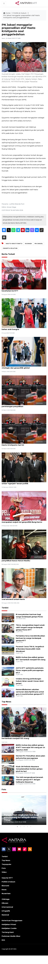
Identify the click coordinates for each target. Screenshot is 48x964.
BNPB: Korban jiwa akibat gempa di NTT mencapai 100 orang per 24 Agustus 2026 (30, 747)
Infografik (6, 911)
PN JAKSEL (39, 243)
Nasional (5, 915)
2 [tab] (21, 826)
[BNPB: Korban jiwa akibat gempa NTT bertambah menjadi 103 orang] (8, 660)
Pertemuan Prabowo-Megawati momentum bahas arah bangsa (21, 328)
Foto (4, 789)
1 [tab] (17, 826)
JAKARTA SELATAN (10, 248)
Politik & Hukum (20, 13)
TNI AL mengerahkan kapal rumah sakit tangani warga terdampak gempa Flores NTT (30, 627)
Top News (6, 702)
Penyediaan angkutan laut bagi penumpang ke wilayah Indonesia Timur (23, 817)
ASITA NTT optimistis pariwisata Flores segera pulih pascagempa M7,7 (29, 670)
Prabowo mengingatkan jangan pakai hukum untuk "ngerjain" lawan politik (22, 482)
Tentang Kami (8, 932)
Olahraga (5, 899)
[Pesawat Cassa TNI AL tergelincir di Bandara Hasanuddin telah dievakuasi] (8, 650)
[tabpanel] (24, 810)
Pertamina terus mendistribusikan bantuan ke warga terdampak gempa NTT (30, 638)
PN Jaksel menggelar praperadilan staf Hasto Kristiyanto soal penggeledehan (21, 16)
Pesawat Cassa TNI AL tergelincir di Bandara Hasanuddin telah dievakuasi (30, 649)
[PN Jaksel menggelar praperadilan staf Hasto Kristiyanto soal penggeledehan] (24, 722)
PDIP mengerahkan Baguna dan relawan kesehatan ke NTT (20, 289)
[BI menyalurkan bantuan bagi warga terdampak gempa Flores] (8, 618)
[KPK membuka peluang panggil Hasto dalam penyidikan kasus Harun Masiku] (24, 544)
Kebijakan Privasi (9, 924)
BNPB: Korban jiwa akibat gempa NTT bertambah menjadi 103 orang (19, 737)
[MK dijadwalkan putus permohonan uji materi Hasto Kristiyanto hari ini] (24, 429)
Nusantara (6, 893)
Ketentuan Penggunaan (12, 921)
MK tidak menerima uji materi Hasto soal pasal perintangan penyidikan (23, 405)
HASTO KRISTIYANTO (14, 243)
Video (4, 872)
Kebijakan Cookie (9, 928)
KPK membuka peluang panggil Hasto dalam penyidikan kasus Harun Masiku (22, 559)
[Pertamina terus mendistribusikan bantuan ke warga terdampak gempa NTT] (8, 639)
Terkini (5, 608)
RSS (3, 940)
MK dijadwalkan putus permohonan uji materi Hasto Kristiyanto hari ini (22, 444)
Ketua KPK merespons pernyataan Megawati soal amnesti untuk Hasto (22, 598)
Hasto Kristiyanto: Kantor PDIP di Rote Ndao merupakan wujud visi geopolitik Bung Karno (22, 521)
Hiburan (5, 903)
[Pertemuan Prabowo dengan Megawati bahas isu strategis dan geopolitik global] (24, 351)
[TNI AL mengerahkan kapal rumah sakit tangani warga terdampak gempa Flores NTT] (8, 628)
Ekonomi (5, 886)
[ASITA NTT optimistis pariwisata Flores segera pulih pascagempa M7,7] (8, 671)
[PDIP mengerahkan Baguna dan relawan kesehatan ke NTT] (24, 274)
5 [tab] (31, 826)
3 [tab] (24, 826)
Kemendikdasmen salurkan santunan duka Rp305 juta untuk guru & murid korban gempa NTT (30, 691)
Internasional (7, 907)
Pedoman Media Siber (11, 936)
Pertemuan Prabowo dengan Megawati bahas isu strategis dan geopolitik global (24, 366)
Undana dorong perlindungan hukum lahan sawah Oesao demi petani (30, 681)
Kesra (4, 890)
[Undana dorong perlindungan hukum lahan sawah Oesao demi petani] (8, 682)
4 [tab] (27, 826)
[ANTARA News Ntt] (26, 3)
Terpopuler (6, 864)
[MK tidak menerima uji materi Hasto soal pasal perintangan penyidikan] (24, 390)
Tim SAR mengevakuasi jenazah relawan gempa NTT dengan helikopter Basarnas (29, 779)
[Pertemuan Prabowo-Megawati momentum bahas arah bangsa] (24, 313)
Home (8, 13)
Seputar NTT (7, 878)
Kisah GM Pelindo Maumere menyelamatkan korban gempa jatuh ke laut (29, 769)
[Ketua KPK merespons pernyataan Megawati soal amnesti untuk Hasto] (24, 583)
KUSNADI (28, 243)
